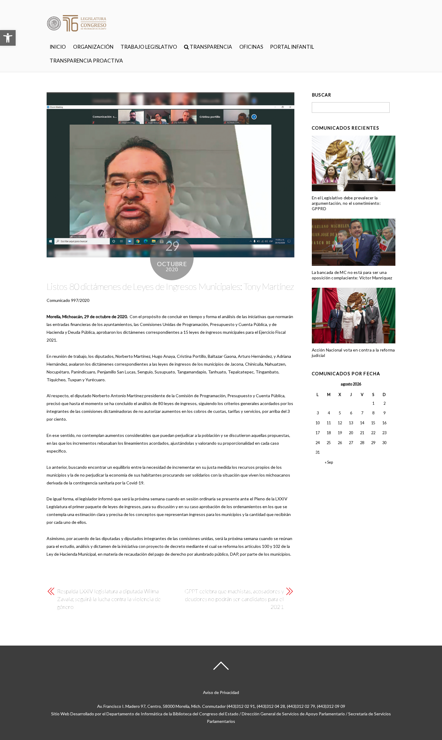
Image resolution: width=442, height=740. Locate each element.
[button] (8, 38)
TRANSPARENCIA (210, 47)
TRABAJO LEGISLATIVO (149, 47)
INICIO (58, 47)
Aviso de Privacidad (221, 692)
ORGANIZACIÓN (93, 47)
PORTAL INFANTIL (292, 47)
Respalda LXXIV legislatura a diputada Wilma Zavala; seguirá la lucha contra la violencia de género (109, 599)
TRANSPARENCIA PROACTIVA (86, 60)
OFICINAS (251, 47)
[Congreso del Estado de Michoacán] (77, 35)
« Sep (329, 462)
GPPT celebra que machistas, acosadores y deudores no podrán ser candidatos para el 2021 (234, 599)
